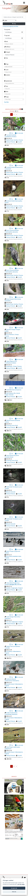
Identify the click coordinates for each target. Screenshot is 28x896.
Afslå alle (14, 891)
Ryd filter (6, 102)
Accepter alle (14, 888)
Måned (6, 41)
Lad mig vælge (21, 884)
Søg (14, 23)
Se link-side (19, 133)
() (15, 584)
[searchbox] (14, 66)
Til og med (7, 35)
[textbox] (14, 44)
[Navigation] (24, 2)
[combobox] (14, 44)
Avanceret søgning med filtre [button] (10, 26)
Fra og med (7, 29)
